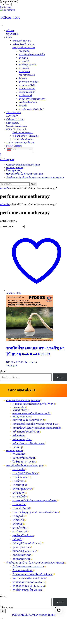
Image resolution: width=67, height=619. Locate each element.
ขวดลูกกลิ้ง (24, 68)
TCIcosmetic (10, 17)
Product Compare (14, 146)
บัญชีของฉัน (12, 34)
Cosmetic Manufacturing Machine (23, 164)
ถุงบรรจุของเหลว (27, 75)
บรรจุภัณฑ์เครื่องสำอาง (23, 47)
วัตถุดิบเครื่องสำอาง (21, 41)
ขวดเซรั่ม (23, 58)
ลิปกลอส (23, 78)
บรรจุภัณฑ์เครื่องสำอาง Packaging (24, 173)
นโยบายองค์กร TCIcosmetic (25, 136)
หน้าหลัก (5, 188)
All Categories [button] (7, 159)
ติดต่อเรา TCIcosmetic (16, 129)
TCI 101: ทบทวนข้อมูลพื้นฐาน (20, 143)
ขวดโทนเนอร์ (25, 95)
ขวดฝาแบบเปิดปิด (27, 85)
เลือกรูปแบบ (30, 362)
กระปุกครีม (24, 51)
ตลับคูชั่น (23, 106)
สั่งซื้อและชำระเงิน (15, 119)
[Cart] (58, 609)
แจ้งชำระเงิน (12, 123)
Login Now (6, 7)
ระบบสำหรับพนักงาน (22, 139)
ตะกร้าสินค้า (12, 116)
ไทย (13, 149)
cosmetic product (14, 167)
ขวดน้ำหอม (24, 71)
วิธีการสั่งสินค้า (13, 112)
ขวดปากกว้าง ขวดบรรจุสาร (32, 99)
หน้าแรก (10, 30)
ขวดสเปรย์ (24, 61)
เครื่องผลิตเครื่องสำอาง (23, 44)
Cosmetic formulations (16, 126)
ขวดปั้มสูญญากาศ (27, 65)
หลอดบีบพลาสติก (27, 88)
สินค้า (9, 37)
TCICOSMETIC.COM (33, 614)
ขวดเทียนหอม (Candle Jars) (31, 109)
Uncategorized (13, 170)
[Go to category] (3, 611)
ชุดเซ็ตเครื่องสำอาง (28, 102)
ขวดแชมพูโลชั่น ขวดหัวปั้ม (32, 54)
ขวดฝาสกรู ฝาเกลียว (28, 82)
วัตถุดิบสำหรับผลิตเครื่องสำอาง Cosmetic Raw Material (35, 177)
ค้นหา (33, 184)
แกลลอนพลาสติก (27, 92)
